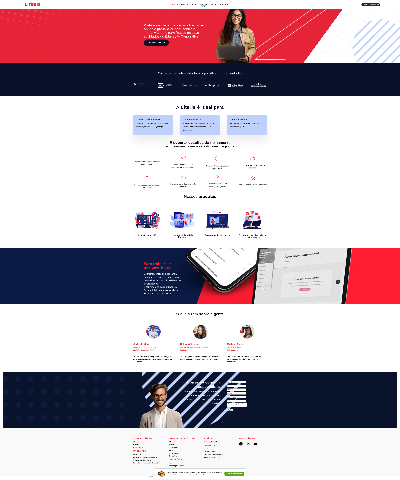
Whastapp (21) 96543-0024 (213, 454)
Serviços (184, 4)
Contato (224, 4)
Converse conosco (156, 43)
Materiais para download (177, 466)
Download (203, 5)
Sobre (213, 4)
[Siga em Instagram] (241, 444)
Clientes (136, 442)
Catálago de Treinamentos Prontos (145, 457)
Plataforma (137, 454)
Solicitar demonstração (370, 5)
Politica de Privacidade (211, 442)
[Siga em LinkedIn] (248, 444)
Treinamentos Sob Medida (142, 460)
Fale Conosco (138, 447)
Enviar (230, 410)
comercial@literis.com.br (212, 457)
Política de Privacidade (197, 475)
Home (175, 4)
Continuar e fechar (234, 474)
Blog (194, 4)
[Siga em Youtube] (255, 444)
